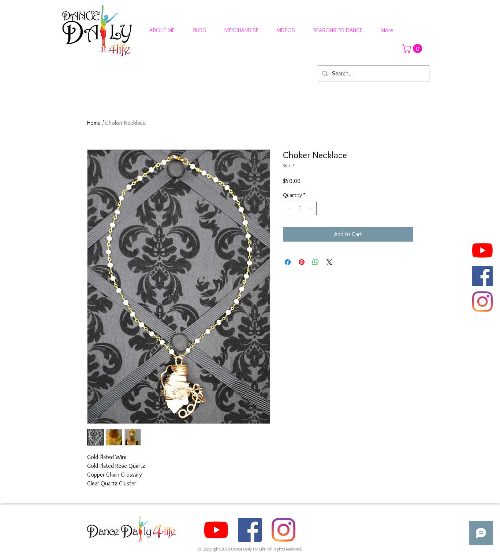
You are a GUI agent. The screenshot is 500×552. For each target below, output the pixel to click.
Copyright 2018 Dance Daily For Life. (235, 549)
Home (94, 122)
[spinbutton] (299, 208)
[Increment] (311, 208)
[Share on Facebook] (287, 262)
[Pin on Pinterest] (301, 262)
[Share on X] (329, 262)
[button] (413, 48)
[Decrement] (288, 208)
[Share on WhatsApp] (315, 262)
